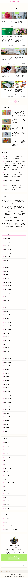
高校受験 (6, 504)
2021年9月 (7, 333)
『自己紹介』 (7, 518)
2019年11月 (7, 398)
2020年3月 (7, 384)
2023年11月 (7, 249)
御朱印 (6, 486)
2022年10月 (7, 289)
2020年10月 (7, 362)
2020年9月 (7, 366)
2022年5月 (7, 307)
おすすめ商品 (7, 450)
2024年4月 (7, 246)
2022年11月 (7, 286)
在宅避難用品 (7, 475)
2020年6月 (7, 377)
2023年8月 (7, 260)
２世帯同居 (7, 508)
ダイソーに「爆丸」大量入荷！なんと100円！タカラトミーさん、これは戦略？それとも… (14, 202)
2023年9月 (7, 256)
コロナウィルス (8, 468)
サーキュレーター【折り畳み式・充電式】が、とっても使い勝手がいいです (14, 157)
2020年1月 (7, 391)
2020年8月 (7, 369)
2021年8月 (7, 337)
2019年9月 (7, 406)
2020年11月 (7, 358)
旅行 (5, 490)
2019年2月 (7, 431)
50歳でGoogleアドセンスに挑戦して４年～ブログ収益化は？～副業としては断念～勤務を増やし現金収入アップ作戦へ (14, 174)
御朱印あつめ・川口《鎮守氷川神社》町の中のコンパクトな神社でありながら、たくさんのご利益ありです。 (14, 187)
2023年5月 (7, 271)
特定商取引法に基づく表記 (10, 529)
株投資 (6, 497)
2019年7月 (7, 413)
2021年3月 (7, 347)
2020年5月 (7, 380)
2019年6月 (7, 417)
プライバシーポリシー (9, 526)
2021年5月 (7, 340)
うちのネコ (7, 446)
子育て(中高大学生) (9, 483)
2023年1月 (7, 278)
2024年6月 (7, 242)
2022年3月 (7, 315)
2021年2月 (7, 351)
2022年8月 (7, 296)
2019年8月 (7, 409)
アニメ (6, 461)
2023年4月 (7, 275)
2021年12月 (7, 322)
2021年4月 (7, 344)
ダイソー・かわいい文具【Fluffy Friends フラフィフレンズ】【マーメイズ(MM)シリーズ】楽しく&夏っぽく (14, 219)
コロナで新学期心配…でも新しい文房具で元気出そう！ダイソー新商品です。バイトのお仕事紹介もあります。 (15, 213)
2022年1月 (7, 318)
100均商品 (7, 442)
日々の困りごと (8, 493)
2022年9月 (7, 293)
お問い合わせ (7, 522)
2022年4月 (7, 311)
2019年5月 (7, 420)
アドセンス (7, 457)
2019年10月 (7, 402)
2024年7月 (7, 238)
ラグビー (6, 472)
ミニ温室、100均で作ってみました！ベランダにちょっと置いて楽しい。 (14, 181)
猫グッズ (6, 501)
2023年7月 (7, 264)
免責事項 (19, 574)
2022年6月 (7, 304)
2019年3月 (7, 428)
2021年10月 (7, 329)
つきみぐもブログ (14, 1)
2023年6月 (7, 267)
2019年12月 (7, 395)
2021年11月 (7, 326)
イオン (6, 464)
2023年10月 (7, 253)
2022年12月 (7, 282)
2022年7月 (7, 300)
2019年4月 (7, 424)
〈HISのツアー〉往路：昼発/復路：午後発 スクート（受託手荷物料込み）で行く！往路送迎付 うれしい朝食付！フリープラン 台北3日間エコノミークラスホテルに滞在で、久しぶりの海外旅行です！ (14, 165)
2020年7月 (7, 373)
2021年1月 (7, 355)
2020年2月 (7, 388)
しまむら (6, 453)
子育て (6, 479)
